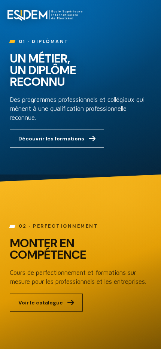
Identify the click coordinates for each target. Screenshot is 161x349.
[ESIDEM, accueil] (44, 15)
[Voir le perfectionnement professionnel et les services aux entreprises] (80, 261)
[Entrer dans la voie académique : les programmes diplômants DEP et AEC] (80, 87)
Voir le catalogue (40, 302)
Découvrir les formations (51, 138)
